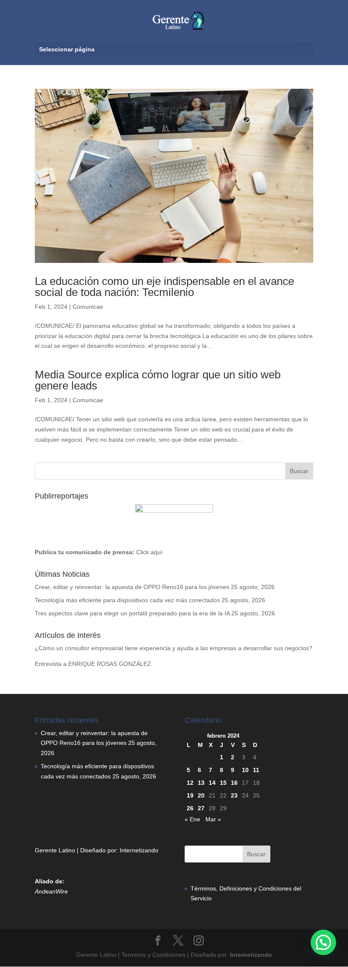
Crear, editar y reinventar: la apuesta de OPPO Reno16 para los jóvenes (132, 587)
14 (212, 782)
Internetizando (139, 850)
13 (201, 782)
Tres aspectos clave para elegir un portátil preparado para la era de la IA (132, 613)
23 (234, 795)
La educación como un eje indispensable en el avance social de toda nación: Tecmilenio (164, 287)
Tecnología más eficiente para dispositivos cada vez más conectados (127, 600)
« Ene (192, 819)
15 (223, 782)
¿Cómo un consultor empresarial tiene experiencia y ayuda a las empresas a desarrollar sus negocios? (173, 648)
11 (256, 770)
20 (201, 795)
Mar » (213, 819)
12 (190, 782)
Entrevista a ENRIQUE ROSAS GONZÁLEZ (93, 663)
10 (245, 770)
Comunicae (88, 306)
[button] (323, 942)
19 (190, 795)
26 (190, 808)
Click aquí (149, 552)
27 (201, 808)
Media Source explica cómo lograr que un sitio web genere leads (158, 380)
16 (234, 782)
